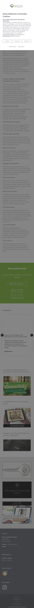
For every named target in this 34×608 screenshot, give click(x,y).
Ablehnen (7, 41)
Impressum (21, 46)
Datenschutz (12, 46)
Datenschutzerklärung (9, 34)
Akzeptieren (26, 41)
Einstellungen (17, 41)
